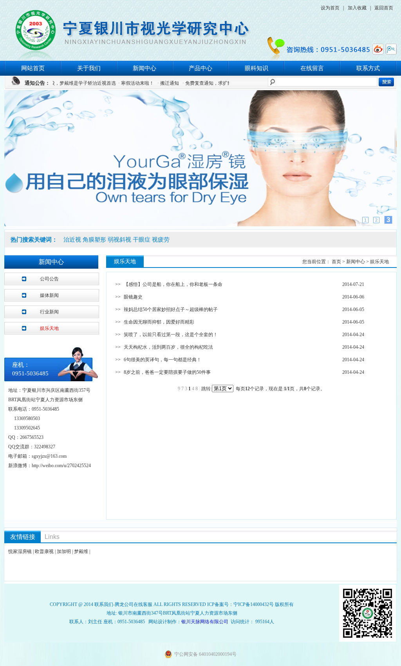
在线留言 (312, 68)
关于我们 (89, 68)
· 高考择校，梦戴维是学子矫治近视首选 (60, 83)
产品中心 (200, 68)
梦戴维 (81, 551)
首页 (337, 261)
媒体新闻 (49, 295)
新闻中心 (144, 68)
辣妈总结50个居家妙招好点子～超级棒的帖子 (171, 309)
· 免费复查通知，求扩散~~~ (197, 83)
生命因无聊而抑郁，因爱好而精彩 (159, 322)
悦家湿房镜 (20, 551)
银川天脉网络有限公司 (204, 621)
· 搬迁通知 (153, 83)
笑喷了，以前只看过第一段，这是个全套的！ (171, 334)
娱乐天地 (49, 328)
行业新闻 (49, 312)
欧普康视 (44, 551)
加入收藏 (357, 8)
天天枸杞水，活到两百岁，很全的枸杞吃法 (168, 347)
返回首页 (383, 8)
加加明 (64, 551)
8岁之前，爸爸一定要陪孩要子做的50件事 (167, 372)
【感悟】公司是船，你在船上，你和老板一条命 (173, 284)
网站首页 (33, 68)
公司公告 (49, 279)
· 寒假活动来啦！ (121, 83)
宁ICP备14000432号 (253, 604)
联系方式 (368, 68)
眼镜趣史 (133, 297)
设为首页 (330, 8)
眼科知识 (256, 68)
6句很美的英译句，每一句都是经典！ (162, 359)
